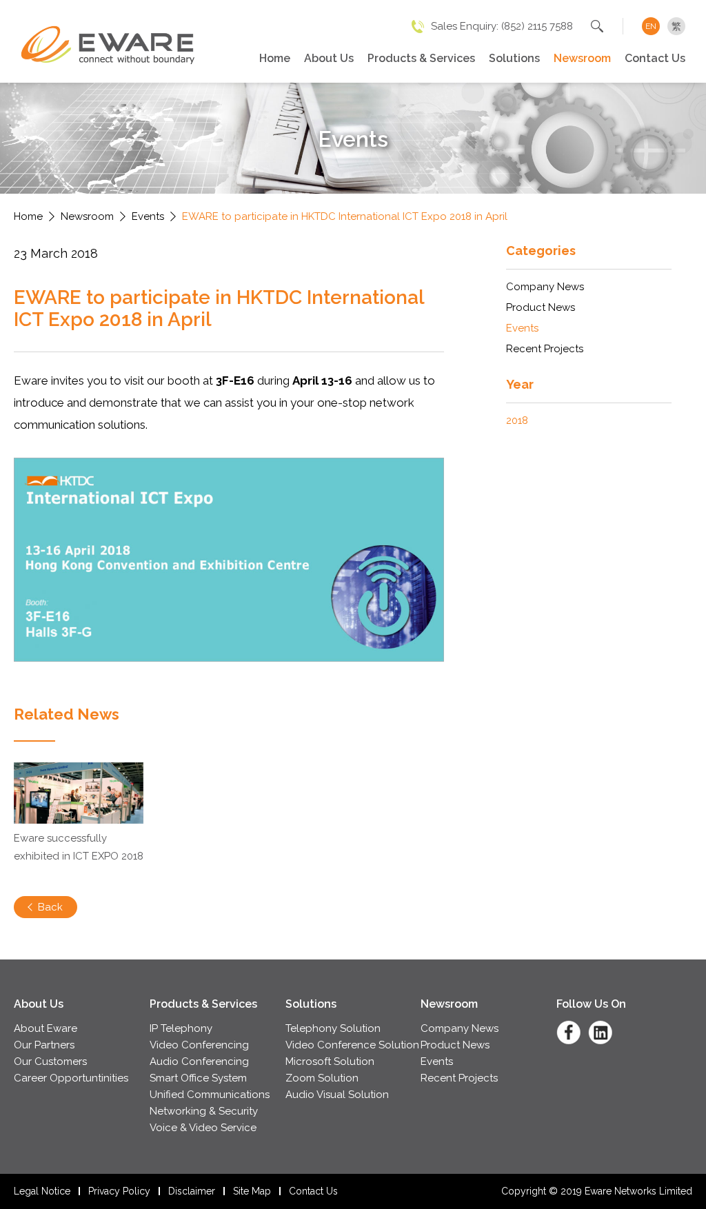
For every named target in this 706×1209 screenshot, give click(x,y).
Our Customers (50, 1061)
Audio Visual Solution (337, 1094)
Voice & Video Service (203, 1127)
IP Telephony (181, 1028)
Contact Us (655, 58)
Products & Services (421, 58)
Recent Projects (544, 349)
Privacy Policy (119, 1191)
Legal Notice (42, 1191)
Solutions (514, 58)
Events (148, 216)
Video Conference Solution (352, 1045)
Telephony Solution (333, 1028)
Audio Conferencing (199, 1061)
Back (50, 907)
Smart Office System (198, 1078)
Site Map (252, 1191)
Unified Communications (210, 1094)
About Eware (45, 1028)
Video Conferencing (199, 1045)
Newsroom (582, 58)
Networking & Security (204, 1111)
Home (274, 58)
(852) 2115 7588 (537, 26)
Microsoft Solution (329, 1061)
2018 (517, 420)
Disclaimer (191, 1191)
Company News (545, 287)
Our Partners (44, 1045)
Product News (540, 307)
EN (650, 26)
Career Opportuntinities (71, 1078)
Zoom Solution (322, 1078)
